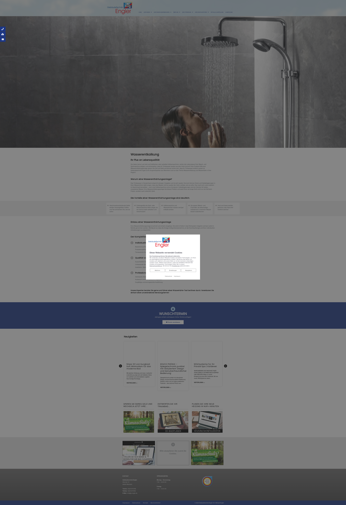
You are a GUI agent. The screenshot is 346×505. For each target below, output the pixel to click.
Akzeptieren (188, 270)
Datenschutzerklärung (156, 266)
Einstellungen (173, 270)
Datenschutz (168, 276)
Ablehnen (157, 270)
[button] (3, 29)
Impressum (177, 276)
